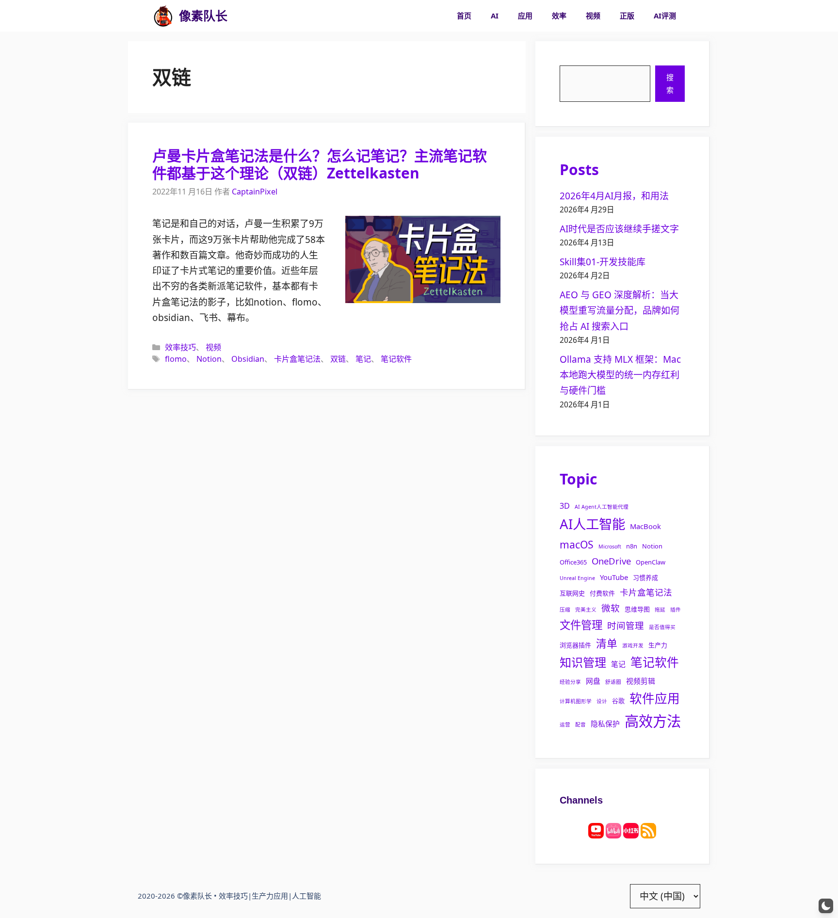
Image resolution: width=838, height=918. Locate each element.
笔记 (363, 359)
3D (565, 505)
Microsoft (609, 546)
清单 (606, 643)
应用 (525, 15)
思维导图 (637, 609)
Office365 (573, 562)
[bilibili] (613, 829)
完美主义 (585, 609)
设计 (601, 701)
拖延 (660, 609)
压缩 (565, 609)
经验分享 (570, 681)
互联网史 (572, 593)
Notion (209, 359)
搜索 (670, 83)
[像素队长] (163, 16)
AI (495, 15)
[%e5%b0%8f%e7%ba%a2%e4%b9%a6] (631, 829)
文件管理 (581, 624)
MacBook (645, 526)
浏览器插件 (575, 645)
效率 (559, 15)
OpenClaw (650, 562)
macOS (577, 544)
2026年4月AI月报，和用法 (614, 196)
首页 (464, 15)
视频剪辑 (640, 681)
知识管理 (583, 662)
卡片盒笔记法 (297, 359)
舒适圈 (613, 681)
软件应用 (654, 698)
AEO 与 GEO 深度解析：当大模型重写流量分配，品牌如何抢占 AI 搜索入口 (619, 311)
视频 (593, 15)
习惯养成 (645, 577)
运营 (565, 724)
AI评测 (665, 15)
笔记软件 (396, 359)
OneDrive (611, 561)
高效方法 (653, 721)
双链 (338, 359)
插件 (675, 609)
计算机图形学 (576, 701)
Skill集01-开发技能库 (602, 262)
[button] (826, 906)
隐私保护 (605, 723)
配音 (580, 724)
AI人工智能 (592, 524)
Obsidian (247, 359)
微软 (610, 608)
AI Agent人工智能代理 (601, 506)
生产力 (657, 645)
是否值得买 (662, 627)
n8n (631, 546)
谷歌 (618, 700)
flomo (176, 359)
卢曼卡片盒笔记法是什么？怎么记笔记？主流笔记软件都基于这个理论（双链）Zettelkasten (319, 164)
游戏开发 (633, 645)
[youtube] (596, 829)
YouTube (614, 577)
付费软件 (602, 593)
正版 (627, 15)
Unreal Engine (577, 578)
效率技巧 (180, 347)
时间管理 (625, 625)
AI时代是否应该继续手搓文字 (619, 229)
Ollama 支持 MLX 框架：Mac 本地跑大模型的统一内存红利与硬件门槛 (620, 375)
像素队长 (203, 15)
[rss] (648, 829)
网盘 (593, 681)
